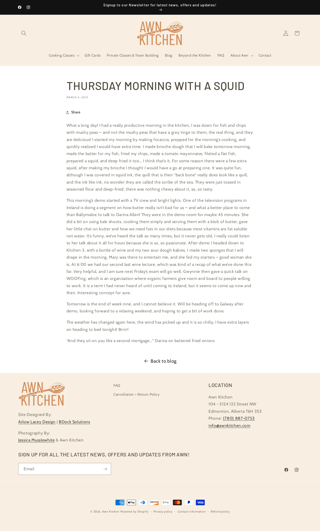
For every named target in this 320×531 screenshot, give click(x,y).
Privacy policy (163, 511)
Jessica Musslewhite (36, 439)
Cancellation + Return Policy (136, 394)
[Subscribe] (105, 469)
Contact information (192, 511)
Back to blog (164, 361)
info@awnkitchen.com (229, 425)
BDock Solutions (74, 421)
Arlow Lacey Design (37, 421)
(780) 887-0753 (239, 418)
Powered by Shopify (134, 511)
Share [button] (76, 112)
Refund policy (220, 511)
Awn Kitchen (110, 511)
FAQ (116, 385)
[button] (24, 33)
